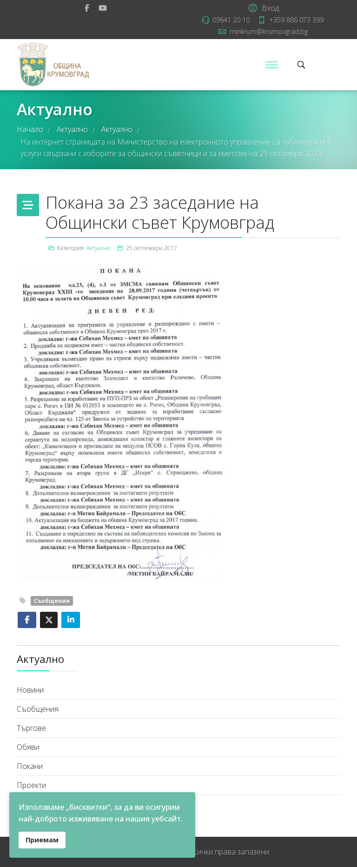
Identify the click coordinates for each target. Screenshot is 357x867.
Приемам (42, 839)
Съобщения (52, 600)
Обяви (28, 747)
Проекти (31, 785)
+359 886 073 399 (296, 19)
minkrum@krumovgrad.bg (269, 31)
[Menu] (271, 64)
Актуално (98, 248)
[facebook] (87, 8)
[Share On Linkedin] (70, 620)
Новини (30, 690)
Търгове (31, 728)
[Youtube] (102, 8)
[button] (262, 7)
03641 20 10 (231, 19)
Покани (30, 766)
